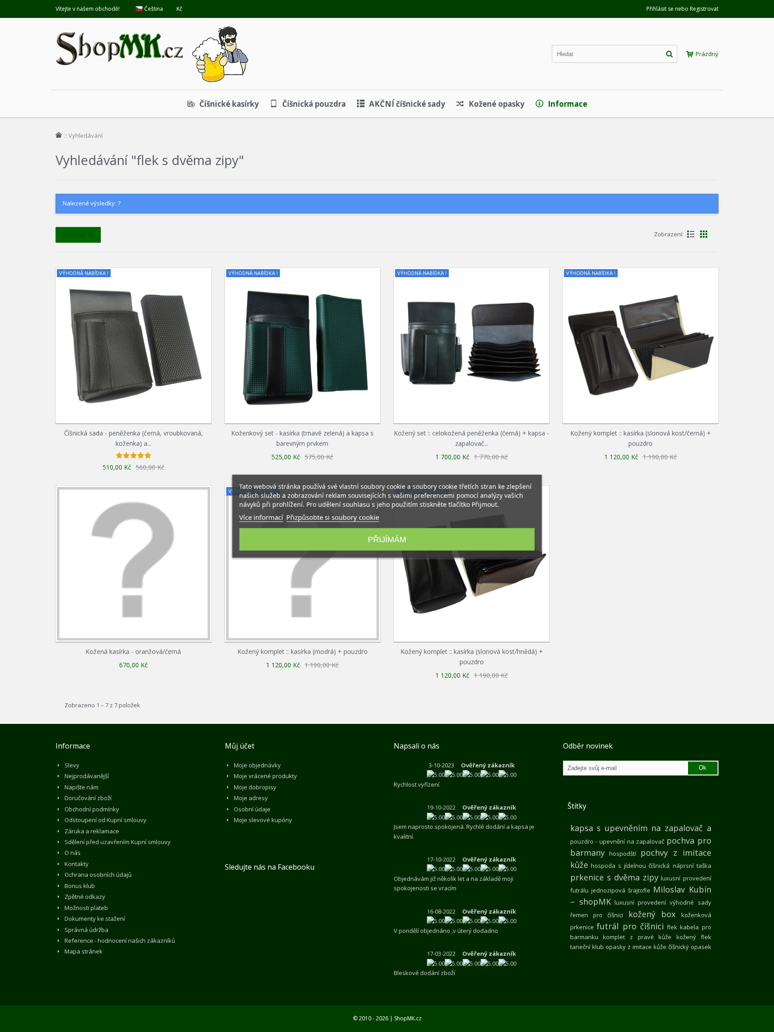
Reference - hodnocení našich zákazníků (119, 940)
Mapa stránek (83, 951)
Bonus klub (79, 886)
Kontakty (76, 864)
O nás (72, 853)
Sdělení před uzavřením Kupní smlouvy (117, 842)
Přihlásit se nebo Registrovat (682, 9)
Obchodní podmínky (91, 809)
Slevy (71, 765)
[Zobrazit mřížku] (703, 234)
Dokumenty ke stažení (94, 918)
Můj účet (239, 746)
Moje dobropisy (255, 787)
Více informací (261, 516)
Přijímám (387, 539)
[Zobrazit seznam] (690, 234)
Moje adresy (251, 798)
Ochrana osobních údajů (98, 875)
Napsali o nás (416, 746)
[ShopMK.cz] (152, 25)
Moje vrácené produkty (265, 776)
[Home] (59, 135)
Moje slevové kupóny (263, 820)
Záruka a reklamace (91, 831)
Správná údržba (86, 930)
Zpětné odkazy (84, 897)
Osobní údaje (252, 809)
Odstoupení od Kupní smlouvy (105, 820)
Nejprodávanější (86, 776)
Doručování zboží (88, 798)
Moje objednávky (257, 765)
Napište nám (81, 787)
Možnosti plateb (86, 908)
